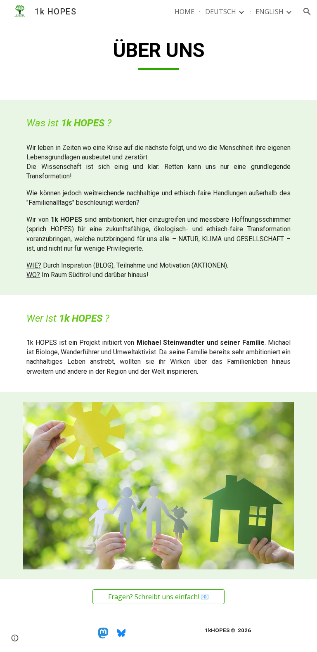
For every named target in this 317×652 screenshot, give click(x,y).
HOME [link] (184, 11)
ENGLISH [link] (269, 11)
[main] (158, 54)
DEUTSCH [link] (220, 11)
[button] (307, 11)
